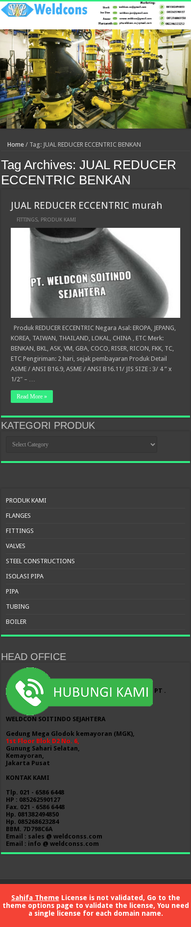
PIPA (12, 591)
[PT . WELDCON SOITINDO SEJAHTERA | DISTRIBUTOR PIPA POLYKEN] (95, 65)
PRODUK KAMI (58, 220)
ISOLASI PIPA (25, 576)
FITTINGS (27, 220)
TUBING (17, 606)
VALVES (15, 546)
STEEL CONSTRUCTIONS (40, 561)
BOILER (16, 621)
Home (15, 144)
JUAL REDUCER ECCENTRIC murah (86, 205)
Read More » (32, 396)
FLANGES (18, 515)
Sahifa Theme (35, 898)
